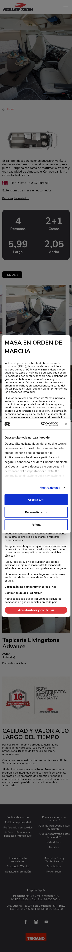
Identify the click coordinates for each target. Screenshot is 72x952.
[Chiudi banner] (66, 424)
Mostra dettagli (50, 487)
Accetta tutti (36, 499)
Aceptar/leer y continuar (36, 610)
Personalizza (33, 512)
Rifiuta (36, 524)
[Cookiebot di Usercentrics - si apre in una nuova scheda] (43, 424)
